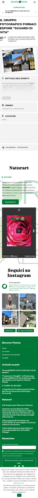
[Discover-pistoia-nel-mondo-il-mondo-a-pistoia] (19, 2)
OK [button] (19, 495)
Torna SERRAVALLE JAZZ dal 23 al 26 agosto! (17, 12)
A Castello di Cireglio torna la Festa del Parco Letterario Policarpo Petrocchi (18, 391)
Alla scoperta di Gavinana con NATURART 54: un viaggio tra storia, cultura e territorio (19, 422)
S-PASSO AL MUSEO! (11, 386)
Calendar (11, 147)
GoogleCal (22, 147)
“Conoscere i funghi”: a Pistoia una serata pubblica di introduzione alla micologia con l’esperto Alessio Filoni (18, 379)
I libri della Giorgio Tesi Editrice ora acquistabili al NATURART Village (17, 430)
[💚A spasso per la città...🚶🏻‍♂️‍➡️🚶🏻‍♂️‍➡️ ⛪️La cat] (10, 319)
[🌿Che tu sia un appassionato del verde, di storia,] (28, 319)
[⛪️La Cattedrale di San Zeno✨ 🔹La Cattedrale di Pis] (28, 301)
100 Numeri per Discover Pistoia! (17, 405)
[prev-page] (3, 12)
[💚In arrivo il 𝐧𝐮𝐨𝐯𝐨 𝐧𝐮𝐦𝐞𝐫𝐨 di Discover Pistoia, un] (10, 301)
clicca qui (20, 483)
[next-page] (35, 12)
